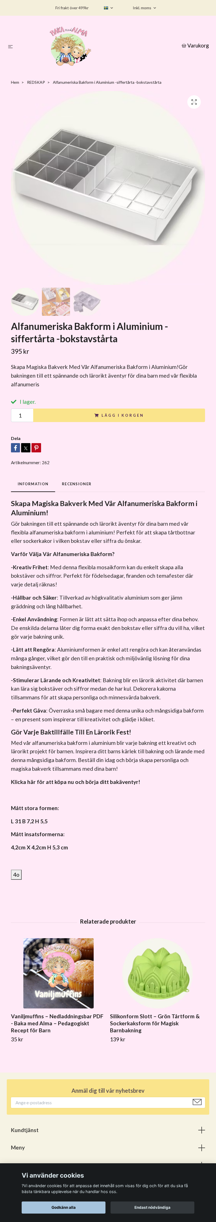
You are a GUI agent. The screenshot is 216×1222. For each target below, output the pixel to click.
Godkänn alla (63, 1207)
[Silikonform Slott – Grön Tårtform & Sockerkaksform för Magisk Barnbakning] (157, 973)
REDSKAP (36, 82)
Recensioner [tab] (76, 484)
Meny (18, 1147)
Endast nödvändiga (152, 1207)
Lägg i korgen (123, 415)
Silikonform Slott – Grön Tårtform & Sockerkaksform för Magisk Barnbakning (155, 1023)
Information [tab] (33, 484)
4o (16, 874)
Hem (15, 82)
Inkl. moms (142, 7)
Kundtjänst (25, 1130)
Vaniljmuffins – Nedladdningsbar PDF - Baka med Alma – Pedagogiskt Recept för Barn (57, 1023)
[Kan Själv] (98, 45)
